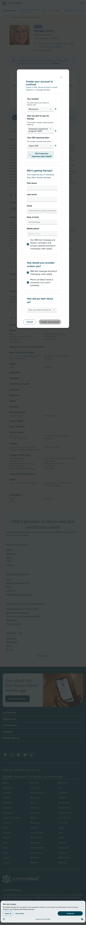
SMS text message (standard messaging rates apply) (43, 272)
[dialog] (43, 199)
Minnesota (33, 109)
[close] (61, 77)
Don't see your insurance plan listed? (42, 154)
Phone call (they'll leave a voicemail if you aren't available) (41, 282)
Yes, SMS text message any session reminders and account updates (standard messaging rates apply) (42, 244)
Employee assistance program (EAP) (38, 130)
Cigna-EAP (33, 146)
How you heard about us (40, 310)
